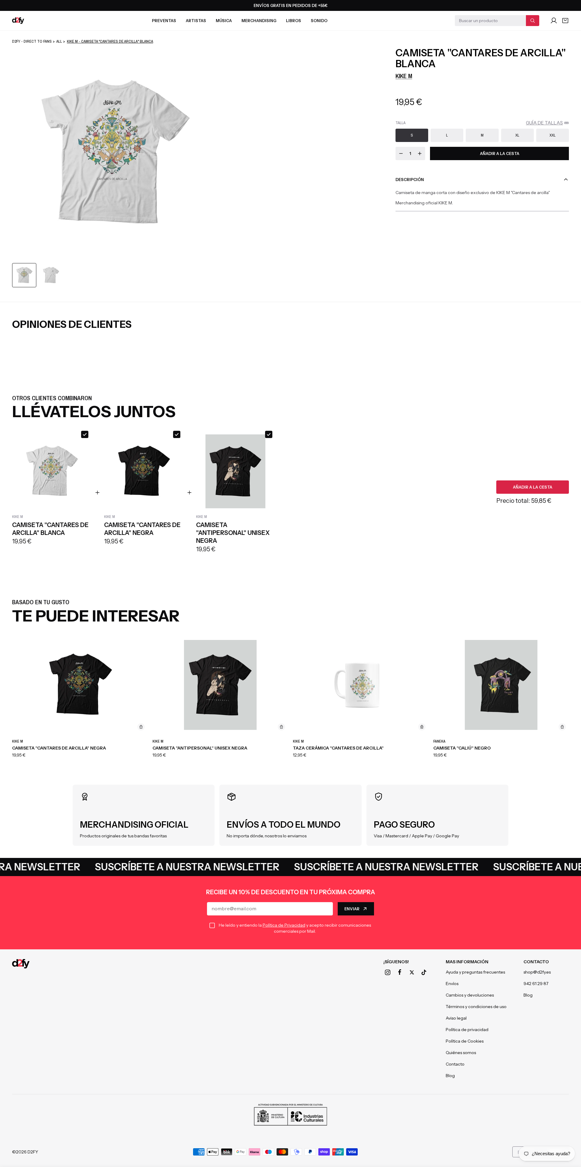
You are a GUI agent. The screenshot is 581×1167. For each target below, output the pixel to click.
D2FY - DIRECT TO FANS (32, 41)
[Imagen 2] (51, 275)
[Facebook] (400, 972)
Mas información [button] (467, 961)
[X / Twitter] (412, 972)
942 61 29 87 (536, 983)
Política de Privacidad (284, 925)
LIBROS (293, 20)
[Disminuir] (401, 153)
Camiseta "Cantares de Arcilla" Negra (59, 748)
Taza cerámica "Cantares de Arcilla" (338, 748)
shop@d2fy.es (537, 972)
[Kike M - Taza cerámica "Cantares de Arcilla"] (360, 684)
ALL (59, 41)
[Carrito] (565, 20)
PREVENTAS (164, 20)
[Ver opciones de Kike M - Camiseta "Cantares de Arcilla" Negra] (141, 726)
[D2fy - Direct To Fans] (18, 20)
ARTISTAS (196, 20)
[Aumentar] (419, 153)
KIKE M (404, 76)
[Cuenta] (553, 20)
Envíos (452, 983)
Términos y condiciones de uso (476, 1006)
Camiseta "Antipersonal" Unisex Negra (200, 748)
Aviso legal (456, 1018)
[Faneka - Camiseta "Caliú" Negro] (501, 684)
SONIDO (319, 20)
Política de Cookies (465, 1041)
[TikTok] (424, 972)
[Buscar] (532, 20)
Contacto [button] (536, 961)
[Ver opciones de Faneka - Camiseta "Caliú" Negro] (562, 726)
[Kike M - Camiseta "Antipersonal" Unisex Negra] (220, 684)
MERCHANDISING (258, 20)
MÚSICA (224, 20)
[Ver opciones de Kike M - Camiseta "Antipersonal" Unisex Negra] (281, 726)
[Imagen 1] (24, 275)
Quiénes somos (461, 1052)
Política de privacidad (467, 1029)
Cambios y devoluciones (470, 995)
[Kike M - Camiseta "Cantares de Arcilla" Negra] (80, 684)
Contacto (455, 1064)
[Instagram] (387, 972)
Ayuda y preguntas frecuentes (475, 972)
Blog (450, 1075)
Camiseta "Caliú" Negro (462, 748)
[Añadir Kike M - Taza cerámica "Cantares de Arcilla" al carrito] (421, 726)
